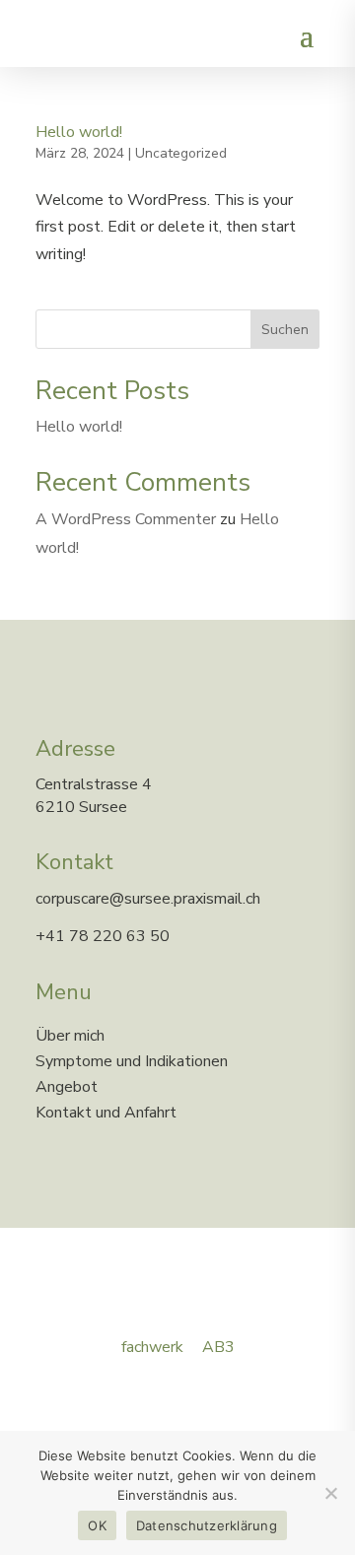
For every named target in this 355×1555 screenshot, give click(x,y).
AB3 (218, 1347)
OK (97, 1525)
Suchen (285, 329)
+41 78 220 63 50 (103, 936)
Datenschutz (86, 1399)
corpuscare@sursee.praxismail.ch (148, 899)
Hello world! (79, 132)
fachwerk (152, 1347)
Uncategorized (181, 153)
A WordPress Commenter (126, 519)
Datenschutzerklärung (206, 1525)
